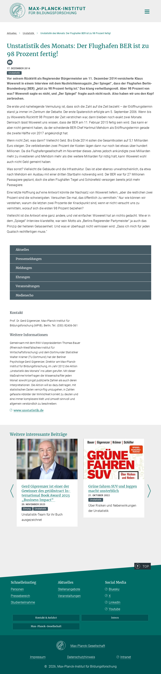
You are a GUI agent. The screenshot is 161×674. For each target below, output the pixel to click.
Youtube (114, 609)
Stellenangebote (69, 589)
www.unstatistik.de (29, 410)
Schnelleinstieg (23, 582)
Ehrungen (23, 277)
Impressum (38, 657)
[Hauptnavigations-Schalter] (147, 11)
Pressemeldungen (29, 259)
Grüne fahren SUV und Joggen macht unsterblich (112, 488)
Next (149, 491)
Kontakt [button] (16, 313)
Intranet (125, 657)
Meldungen (24, 268)
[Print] (10, 62)
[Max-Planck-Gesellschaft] (63, 645)
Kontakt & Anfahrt (46, 617)
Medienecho (24, 295)
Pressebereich (20, 596)
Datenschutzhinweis (81, 657)
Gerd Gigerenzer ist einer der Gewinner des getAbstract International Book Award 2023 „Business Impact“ (46, 493)
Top (146, 566)
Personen (17, 589)
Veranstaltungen (28, 286)
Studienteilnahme (23, 602)
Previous (12, 491)
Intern (115, 617)
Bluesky (114, 589)
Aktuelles (22, 250)
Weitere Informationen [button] (29, 335)
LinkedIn (114, 602)
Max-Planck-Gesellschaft (46, 626)
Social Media (115, 582)
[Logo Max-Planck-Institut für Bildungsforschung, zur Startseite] (73, 10)
